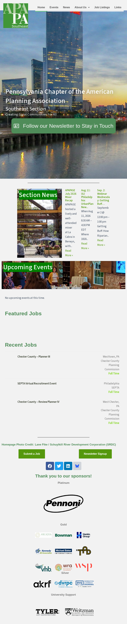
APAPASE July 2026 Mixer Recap (70, 195)
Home (41, 7)
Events (54, 7)
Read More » (69, 253)
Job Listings (102, 7)
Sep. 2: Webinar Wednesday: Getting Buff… (103, 197)
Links (117, 7)
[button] (82, 7)
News (66, 7)
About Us (80, 7)
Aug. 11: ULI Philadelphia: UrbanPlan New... (87, 199)
